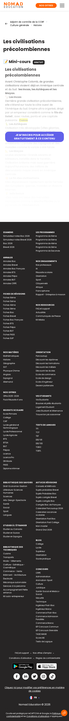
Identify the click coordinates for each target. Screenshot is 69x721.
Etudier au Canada (12, 529)
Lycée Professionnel (12, 431)
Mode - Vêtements (12, 561)
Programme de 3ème (46, 247)
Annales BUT (9, 279)
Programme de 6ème (46, 236)
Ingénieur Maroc (44, 609)
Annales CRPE (10, 283)
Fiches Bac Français (13, 319)
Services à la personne (14, 586)
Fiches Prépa (9, 327)
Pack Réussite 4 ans (13, 399)
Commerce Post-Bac (46, 612)
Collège (7, 417)
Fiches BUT (8, 330)
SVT (5, 367)
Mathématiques (11, 356)
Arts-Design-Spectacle (14, 500)
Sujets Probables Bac (46, 493)
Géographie (9, 363)
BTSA (5, 442)
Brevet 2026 (8, 247)
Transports (8, 557)
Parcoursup (41, 356)
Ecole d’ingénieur (44, 381)
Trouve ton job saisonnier (48, 414)
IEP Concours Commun (47, 626)
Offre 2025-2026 (11, 396)
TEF (37, 436)
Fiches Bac (8, 312)
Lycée (38, 547)
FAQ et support (43, 308)
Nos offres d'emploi (42, 653)
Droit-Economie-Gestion (15, 486)
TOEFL (38, 450)
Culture (39, 584)
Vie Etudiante (42, 399)
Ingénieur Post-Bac (45, 605)
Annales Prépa (10, 276)
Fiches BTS (8, 323)
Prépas (6, 450)
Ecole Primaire (10, 413)
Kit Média (40, 319)
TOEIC (38, 447)
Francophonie (42, 290)
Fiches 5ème (9, 301)
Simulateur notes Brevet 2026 (17, 239)
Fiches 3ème (9, 308)
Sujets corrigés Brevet (46, 497)
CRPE (38, 572)
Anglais (7, 374)
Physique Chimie (11, 370)
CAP (5, 421)
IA (37, 268)
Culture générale (19, 25)
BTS (5, 439)
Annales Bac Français (14, 268)
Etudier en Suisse (11, 532)
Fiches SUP (8, 338)
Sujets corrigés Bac (45, 501)
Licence (7, 453)
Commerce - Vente (12, 571)
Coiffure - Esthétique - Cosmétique (14, 566)
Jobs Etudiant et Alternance (49, 410)
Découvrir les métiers (46, 367)
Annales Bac (9, 261)
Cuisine (7, 553)
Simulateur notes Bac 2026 (16, 236)
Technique (41, 601)
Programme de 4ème (46, 243)
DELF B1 (39, 439)
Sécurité (40, 598)
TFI (37, 428)
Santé (6, 503)
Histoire (38, 25)
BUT (5, 446)
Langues (7, 515)
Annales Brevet (10, 265)
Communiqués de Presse (48, 316)
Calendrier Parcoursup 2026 (49, 508)
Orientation (41, 276)
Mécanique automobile (14, 582)
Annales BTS (9, 272)
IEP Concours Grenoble (47, 630)
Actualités (41, 312)
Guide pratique (43, 558)
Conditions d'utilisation (20, 658)
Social (6, 507)
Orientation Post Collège (47, 522)
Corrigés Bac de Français (48, 504)
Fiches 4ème (9, 305)
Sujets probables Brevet (47, 489)
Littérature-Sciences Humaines (13, 491)
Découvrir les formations (48, 363)
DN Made (7, 461)
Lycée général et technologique (11, 426)
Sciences (7, 496)
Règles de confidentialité (48, 658)
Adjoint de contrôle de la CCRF (27, 21)
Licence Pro (8, 457)
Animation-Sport (44, 580)
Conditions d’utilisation (37, 716)
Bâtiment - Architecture (14, 575)
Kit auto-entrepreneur (13, 596)
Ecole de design (43, 378)
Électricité (7, 578)
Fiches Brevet (9, 316)
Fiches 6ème (9, 297)
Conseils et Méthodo (46, 486)
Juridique (40, 587)
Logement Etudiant (45, 407)
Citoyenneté (41, 283)
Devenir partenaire (44, 385)
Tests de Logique (44, 641)
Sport (38, 279)
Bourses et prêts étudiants (48, 403)
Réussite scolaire (44, 272)
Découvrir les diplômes (47, 359)
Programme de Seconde (48, 250)
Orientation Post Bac (46, 518)
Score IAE (40, 637)
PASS (5, 464)
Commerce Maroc (45, 623)
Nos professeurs (43, 265)
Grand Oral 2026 (44, 529)
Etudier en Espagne (12, 536)
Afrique (39, 287)
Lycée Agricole (10, 435)
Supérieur (40, 551)
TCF (37, 432)
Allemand (8, 381)
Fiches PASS (9, 334)
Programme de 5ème (46, 239)
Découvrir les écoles (45, 370)
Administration (43, 576)
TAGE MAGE (41, 634)
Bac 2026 (8, 243)
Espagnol (8, 378)
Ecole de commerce (45, 374)
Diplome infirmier (11, 468)
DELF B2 (39, 443)
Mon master (41, 526)
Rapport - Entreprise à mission (50, 294)
